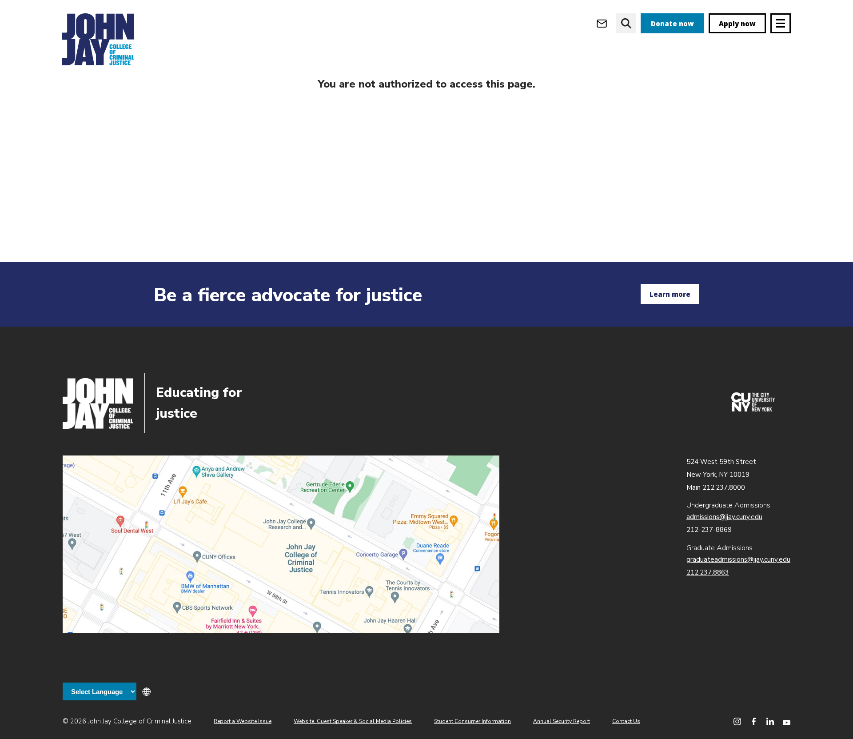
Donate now (672, 23)
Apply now (737, 23)
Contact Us (626, 721)
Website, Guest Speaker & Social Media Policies (353, 721)
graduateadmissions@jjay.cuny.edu (738, 559)
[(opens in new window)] (753, 409)
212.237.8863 (707, 572)
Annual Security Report (561, 721)
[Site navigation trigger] (780, 23)
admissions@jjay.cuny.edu (724, 516)
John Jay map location (281, 544)
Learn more (670, 294)
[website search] (626, 23)
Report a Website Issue (242, 721)
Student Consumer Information (472, 721)
